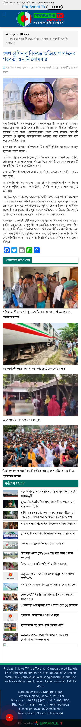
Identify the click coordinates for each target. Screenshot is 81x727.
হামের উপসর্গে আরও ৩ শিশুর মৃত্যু (40, 615)
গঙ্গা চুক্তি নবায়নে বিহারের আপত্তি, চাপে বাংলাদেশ (48, 585)
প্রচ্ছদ (11, 34)
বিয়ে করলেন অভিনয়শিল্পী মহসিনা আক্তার (44, 564)
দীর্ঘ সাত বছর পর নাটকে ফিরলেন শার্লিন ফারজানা (48, 523)
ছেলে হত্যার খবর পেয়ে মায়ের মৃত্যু (22, 420)
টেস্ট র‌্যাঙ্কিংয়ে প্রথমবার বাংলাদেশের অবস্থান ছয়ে (48, 533)
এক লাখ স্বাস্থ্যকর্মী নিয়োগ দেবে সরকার (42, 543)
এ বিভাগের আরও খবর (17, 260)
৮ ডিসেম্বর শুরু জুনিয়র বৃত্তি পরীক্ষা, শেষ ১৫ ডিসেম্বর (49, 605)
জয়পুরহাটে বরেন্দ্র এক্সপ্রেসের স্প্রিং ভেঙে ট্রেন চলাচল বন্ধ (34, 368)
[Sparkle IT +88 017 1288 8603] (49, 723)
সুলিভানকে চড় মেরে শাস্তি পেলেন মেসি (42, 625)
